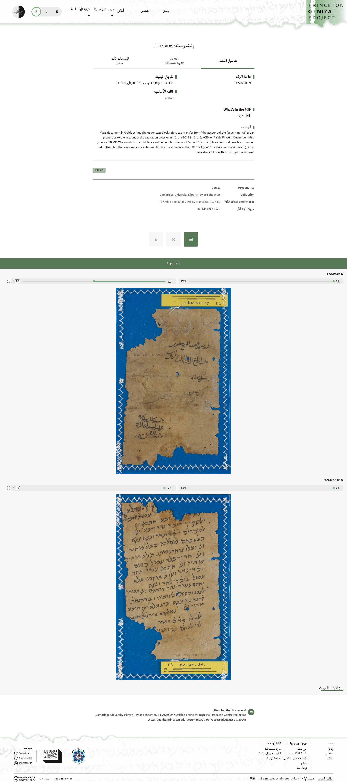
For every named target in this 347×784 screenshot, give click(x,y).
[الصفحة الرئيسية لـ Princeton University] (24, 779)
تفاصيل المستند (228, 61)
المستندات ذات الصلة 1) (120, 61)
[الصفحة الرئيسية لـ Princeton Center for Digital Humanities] (49, 756)
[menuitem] (173, 12)
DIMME (99, 170)
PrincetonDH (25, 758)
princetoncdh (25, 763)
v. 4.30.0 (44, 778)
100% (183, 281)
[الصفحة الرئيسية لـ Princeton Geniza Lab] (75, 756)
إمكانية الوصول (325, 778)
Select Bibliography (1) (174, 61)
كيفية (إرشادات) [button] (80, 9)
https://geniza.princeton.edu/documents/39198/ (180, 720)
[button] (326, 13)
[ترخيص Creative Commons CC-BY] (252, 778)
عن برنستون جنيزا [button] (104, 9)
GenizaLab (24, 753)
